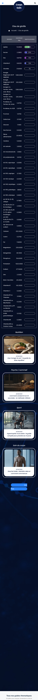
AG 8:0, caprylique (9, 168)
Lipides (5, 47)
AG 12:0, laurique (8, 179)
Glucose (6, 125)
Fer (4, 242)
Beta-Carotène (8, 280)
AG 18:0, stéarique (9, 195)
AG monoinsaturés (9, 152)
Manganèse (7, 253)
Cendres (6, 141)
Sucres (5, 52)
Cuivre (5, 237)
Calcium (6, 231)
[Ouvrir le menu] (3, 3)
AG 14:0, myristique (9, 184)
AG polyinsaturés (8, 157)
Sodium (5, 269)
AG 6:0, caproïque (9, 162)
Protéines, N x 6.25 (9, 108)
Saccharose (7, 130)
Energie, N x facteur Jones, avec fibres (8, 89)
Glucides (6, 69)
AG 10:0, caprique (8, 173)
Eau (4, 58)
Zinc (4, 274)
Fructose (6, 114)
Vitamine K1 (7, 285)
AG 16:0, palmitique (9, 190)
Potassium (6, 264)
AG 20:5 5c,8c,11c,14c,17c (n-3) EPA (8, 219)
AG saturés (7, 146)
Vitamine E (6, 63)
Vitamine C (6, 291)
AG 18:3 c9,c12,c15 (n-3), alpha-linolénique (8, 212)
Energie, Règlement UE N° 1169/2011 (8, 75)
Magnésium (7, 247)
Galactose (6, 119)
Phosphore (6, 258)
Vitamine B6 (7, 320)
